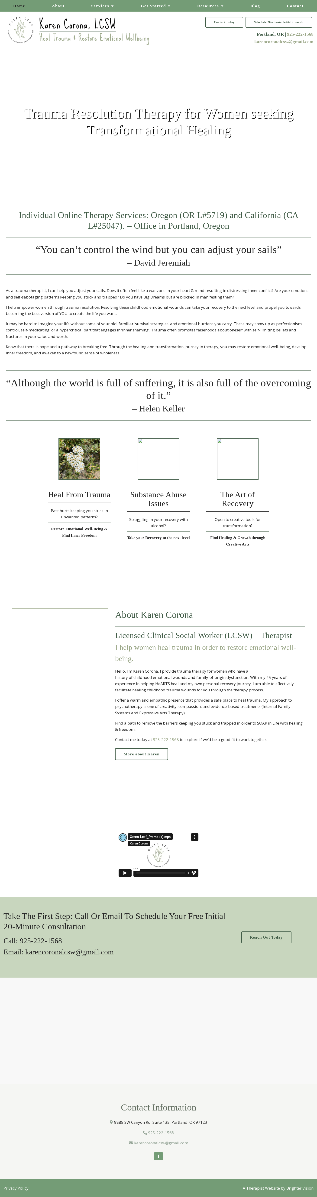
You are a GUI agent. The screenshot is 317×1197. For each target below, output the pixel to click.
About (58, 6)
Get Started (153, 6)
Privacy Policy (16, 1188)
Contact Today (224, 22)
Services (100, 6)
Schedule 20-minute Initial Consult (279, 22)
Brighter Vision (300, 1188)
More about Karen (141, 754)
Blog (255, 6)
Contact (295, 6)
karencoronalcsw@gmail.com (284, 41)
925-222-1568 (300, 34)
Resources (208, 6)
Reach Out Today (266, 937)
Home (19, 6)
